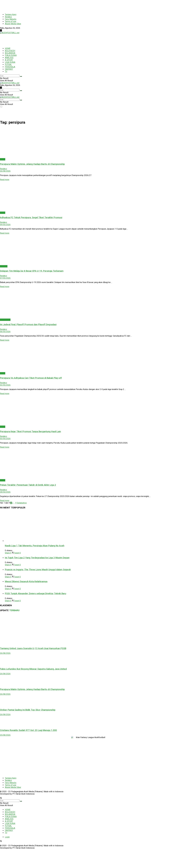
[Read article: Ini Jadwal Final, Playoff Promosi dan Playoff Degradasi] (89, 303)
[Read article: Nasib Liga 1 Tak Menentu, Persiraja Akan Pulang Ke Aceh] (92, 526)
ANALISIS (9, 57)
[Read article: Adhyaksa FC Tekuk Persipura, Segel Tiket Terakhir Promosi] (89, 196)
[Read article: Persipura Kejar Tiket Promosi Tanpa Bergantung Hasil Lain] (89, 410)
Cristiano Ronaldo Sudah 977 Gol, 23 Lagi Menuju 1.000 (28, 730)
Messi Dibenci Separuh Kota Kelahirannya (26, 581)
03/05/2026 (5, 385)
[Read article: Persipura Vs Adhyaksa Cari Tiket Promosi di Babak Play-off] (89, 356)
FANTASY (9, 69)
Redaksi (8, 17)
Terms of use (10, 21)
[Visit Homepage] (9, 33)
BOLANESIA (10, 53)
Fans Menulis (10, 19)
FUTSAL (8, 64)
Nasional (3, 266)
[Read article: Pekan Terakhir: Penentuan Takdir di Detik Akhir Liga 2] (89, 463)
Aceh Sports (5, 320)
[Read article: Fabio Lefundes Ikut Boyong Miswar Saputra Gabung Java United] (89, 659)
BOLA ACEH (10, 51)
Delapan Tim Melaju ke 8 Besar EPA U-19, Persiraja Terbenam (31, 271)
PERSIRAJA (10, 67)
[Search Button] (21, 76)
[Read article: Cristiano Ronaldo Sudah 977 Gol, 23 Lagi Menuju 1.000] (89, 721)
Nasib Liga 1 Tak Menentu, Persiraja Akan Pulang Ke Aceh (34, 545)
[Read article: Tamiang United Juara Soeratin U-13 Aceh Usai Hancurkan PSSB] (89, 629)
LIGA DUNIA (10, 62)
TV (6, 71)
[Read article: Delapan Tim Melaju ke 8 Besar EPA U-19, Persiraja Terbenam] (89, 249)
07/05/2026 (5, 278)
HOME (7, 48)
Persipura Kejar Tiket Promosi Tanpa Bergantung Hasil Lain (30, 431)
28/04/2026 (5, 492)
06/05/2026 (5, 331)
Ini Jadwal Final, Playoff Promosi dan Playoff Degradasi (28, 324)
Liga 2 (2, 159)
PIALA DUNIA (11, 55)
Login (7, 837)
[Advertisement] (59, 5)
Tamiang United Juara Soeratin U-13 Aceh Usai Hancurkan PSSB (33, 648)
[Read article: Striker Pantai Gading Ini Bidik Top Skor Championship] (89, 700)
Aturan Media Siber (13, 24)
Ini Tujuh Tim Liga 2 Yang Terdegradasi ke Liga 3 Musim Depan (37, 557)
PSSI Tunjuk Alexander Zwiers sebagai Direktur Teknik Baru (35, 593)
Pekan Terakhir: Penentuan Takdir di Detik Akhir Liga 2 (28, 485)
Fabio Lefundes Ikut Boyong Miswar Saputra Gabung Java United (33, 669)
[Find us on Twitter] (1, 30)
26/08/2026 (5, 171)
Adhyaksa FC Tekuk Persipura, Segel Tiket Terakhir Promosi (31, 217)
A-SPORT (9, 60)
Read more (4, 179)
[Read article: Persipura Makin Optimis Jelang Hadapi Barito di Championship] (89, 142)
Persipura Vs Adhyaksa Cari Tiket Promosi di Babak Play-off (31, 378)
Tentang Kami (10, 14)
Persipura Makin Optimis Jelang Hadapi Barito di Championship (32, 164)
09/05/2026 (5, 224)
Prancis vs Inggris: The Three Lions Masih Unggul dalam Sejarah (38, 569)
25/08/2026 (5, 735)
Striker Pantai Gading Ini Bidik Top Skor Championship (27, 710)
